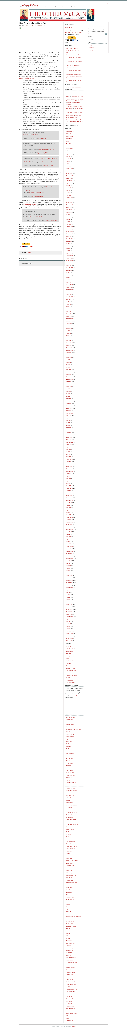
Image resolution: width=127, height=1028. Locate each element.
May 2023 (68, 248)
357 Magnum (69, 646)
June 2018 (68, 391)
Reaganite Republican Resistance (73, 916)
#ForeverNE (49, 187)
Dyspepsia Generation (71, 839)
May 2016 (68, 451)
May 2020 (68, 335)
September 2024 (69, 209)
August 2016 (69, 444)
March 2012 (68, 573)
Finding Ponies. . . (70, 851)
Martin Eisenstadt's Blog (71, 882)
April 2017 (68, 425)
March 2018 (68, 398)
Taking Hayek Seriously (71, 962)
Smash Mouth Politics (71, 957)
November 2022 (69, 263)
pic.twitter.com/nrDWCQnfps (36, 192)
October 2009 (69, 640)
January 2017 (69, 432)
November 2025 (69, 175)
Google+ (74, 1026)
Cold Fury (68, 743)
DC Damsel (68, 834)
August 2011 (68, 589)
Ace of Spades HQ (70, 131)
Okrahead (68, 902)
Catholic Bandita (69, 809)
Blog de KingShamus (70, 739)
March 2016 (68, 456)
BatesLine (68, 731)
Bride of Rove (69, 741)
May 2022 (68, 277)
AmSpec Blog (69, 797)
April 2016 (68, 454)
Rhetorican (68, 765)
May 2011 (68, 597)
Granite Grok (69, 858)
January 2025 (69, 200)
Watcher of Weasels (70, 1008)
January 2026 (69, 170)
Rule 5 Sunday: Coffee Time (72, 48)
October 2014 (69, 497)
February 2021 (69, 313)
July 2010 (68, 621)
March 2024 (68, 224)
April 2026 (68, 163)
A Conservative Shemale (71, 790)
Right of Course (69, 935)
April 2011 (68, 599)
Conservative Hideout (71, 819)
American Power (69, 719)
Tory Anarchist (69, 1001)
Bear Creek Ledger (70, 734)
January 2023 (69, 258)
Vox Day (68, 780)
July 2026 (68, 156)
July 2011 (68, 592)
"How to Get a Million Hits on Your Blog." (74, 32)
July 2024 (68, 214)
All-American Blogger (70, 717)
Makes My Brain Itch (70, 877)
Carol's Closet (69, 807)
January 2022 (69, 287)
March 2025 (68, 195)
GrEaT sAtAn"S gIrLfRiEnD (72, 860)
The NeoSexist (69, 979)
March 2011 (68, 602)
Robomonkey (69, 940)
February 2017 (69, 430)
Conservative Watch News (72, 822)
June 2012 (68, 565)
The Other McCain (29, 4)
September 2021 (69, 296)
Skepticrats (68, 955)
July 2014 (68, 505)
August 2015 (69, 473)
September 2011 (69, 587)
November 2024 (69, 204)
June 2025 (68, 187)
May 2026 (68, 161)
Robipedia (68, 938)
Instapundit (68, 146)
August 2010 (69, 619)
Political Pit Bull (69, 914)
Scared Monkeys (70, 948)
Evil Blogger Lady (70, 656)
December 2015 (69, 464)
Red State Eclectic (70, 921)
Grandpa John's (69, 856)
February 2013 (69, 546)
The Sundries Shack (70, 775)
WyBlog (67, 1015)
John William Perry (70, 865)
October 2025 (69, 178)
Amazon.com (79, 695)
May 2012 (68, 568)
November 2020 (69, 321)
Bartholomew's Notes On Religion (73, 729)
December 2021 (69, 289)
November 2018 (69, 379)
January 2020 (69, 345)
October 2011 (69, 585)
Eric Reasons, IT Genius (71, 846)
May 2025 (68, 190)
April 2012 (68, 570)
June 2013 (68, 536)
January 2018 (69, 403)
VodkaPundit (68, 777)
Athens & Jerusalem (70, 724)
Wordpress (91, 47)
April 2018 (68, 396)
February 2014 (69, 517)
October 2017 (69, 410)
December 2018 (69, 376)
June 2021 (68, 304)
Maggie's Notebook (70, 660)
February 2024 (69, 226)
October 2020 (69, 323)
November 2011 (69, 582)
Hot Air (67, 141)
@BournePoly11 (52, 158)
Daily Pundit (68, 746)
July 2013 (68, 534)
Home (82, 3)
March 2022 (68, 282)
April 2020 (68, 338)
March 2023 (68, 253)
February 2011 (69, 604)
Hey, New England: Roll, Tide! (33, 22)
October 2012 (69, 556)
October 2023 (69, 236)
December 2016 (69, 434)
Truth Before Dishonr (70, 682)
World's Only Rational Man (72, 1013)
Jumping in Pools (70, 870)
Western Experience (70, 1011)
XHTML (91, 50)
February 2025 (69, 197)
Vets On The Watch (70, 1006)
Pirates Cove (69, 663)
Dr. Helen (68, 748)
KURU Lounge (69, 872)
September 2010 (69, 616)
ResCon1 (68, 928)
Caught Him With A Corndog (72, 812)
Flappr (67, 658)
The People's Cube (70, 772)
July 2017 (68, 418)
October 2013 (69, 527)
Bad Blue (68, 800)
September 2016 (69, 442)
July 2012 (68, 563)
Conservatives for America (72, 824)
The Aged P (68, 969)
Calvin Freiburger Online (71, 805)
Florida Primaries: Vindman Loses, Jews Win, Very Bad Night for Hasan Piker (74, 76)
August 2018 (69, 386)
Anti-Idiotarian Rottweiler (71, 722)
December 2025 (69, 173)
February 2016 (69, 459)
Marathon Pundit (69, 880)
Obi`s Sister (68, 760)
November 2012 (69, 553)
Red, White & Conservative (72, 923)
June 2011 (68, 594)
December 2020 (69, 318)
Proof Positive (69, 665)
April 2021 (68, 309)
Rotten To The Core (70, 668)
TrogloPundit (69, 1003)
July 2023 (68, 243)
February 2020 (69, 342)
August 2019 (69, 357)
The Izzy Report (69, 974)
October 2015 (69, 468)
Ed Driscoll (68, 133)
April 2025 (68, 192)
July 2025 (68, 185)
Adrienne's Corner (70, 795)
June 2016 (68, 449)
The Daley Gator (69, 673)
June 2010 (68, 623)
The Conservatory (70, 770)
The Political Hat (69, 677)
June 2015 (68, 478)
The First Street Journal (71, 675)
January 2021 (69, 316)
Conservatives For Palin (71, 826)
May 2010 (68, 626)
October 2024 (69, 207)
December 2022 (69, 260)
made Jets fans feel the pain (26, 78)
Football (29, 252)
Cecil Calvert (69, 814)
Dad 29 (67, 831)
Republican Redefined (71, 926)
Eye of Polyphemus (70, 848)
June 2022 (68, 275)
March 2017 (68, 427)
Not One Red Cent (70, 899)
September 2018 (69, 384)
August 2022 (69, 270)
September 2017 (69, 413)
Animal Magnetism (70, 651)
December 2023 (69, 231)
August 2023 (69, 241)
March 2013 (68, 543)
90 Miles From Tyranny (71, 788)
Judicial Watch (69, 868)
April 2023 (68, 250)
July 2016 (68, 447)
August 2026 (69, 154)
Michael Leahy (69, 887)
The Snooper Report (70, 991)
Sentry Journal (69, 950)
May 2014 (68, 510)
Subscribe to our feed (93, 33)
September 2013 (69, 529)
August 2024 (69, 212)
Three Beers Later (70, 680)
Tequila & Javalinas (70, 967)
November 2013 (69, 524)
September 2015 (69, 471)
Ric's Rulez (68, 931)
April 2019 (68, 367)
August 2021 (69, 299)
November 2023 (69, 233)
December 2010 (69, 609)
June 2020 (68, 333)
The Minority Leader (70, 977)
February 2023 (69, 255)
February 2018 (69, 401)
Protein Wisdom (69, 763)
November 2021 (69, 292)
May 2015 (68, 480)
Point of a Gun (69, 911)
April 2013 (68, 541)
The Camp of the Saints (71, 670)
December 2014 (69, 493)
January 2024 (69, 229)
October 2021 (69, 294)
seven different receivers (29, 204)
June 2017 (68, 420)
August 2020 (69, 328)
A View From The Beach (71, 648)
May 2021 (68, 306)
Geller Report (69, 138)
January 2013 (69, 548)
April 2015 (68, 483)
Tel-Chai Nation (69, 964)
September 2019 (69, 355)
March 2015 (68, 485)
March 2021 (68, 311)
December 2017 (69, 405)
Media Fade (68, 885)
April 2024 (68, 221)
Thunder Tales (69, 996)
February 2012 (69, 575)
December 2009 (69, 638)
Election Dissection (70, 843)
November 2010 (69, 611)
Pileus (67, 906)
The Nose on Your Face (71, 981)
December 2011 (69, 580)
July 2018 (68, 388)
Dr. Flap (67, 836)
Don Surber (68, 653)
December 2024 (69, 202)
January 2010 (69, 635)
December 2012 (69, 551)
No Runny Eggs (69, 758)
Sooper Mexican (69, 960)
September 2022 (69, 267)
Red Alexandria (69, 918)
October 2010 (69, 614)
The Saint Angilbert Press (71, 989)
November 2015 (69, 466)
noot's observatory (70, 897)
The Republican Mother (71, 984)
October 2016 (69, 439)
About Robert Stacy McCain (92, 3)
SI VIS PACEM (69, 952)
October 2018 (69, 381)
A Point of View (69, 793)
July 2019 (68, 359)
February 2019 (69, 372)
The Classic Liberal (70, 972)
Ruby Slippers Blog (70, 943)
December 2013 (69, 522)
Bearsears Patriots (70, 736)
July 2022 (68, 272)
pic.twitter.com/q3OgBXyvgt (46, 149)
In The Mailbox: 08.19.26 (71, 67)
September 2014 (69, 500)
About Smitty (104, 3)
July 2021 (68, 301)
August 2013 (69, 531)
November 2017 (69, 408)
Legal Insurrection (70, 753)
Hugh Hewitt (68, 143)
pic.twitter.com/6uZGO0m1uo (47, 162)
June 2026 (68, 158)
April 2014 (68, 512)
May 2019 (68, 364)
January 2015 (69, 490)
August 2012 (69, 560)
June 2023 (68, 246)
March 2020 (68, 340)
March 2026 (68, 166)
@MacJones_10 (43, 158)
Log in (90, 45)
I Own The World (70, 751)
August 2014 (69, 502)
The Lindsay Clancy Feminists (73, 65)
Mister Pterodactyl (70, 889)
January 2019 (69, 374)
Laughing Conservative (71, 875)
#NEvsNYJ (27, 190)
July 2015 (68, 476)
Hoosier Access (69, 863)
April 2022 (68, 279)
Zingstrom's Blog (69, 1020)
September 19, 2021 (43, 138)
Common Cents (69, 817)
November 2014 (69, 495)
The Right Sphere (70, 986)
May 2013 (68, 539)
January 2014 (69, 519)
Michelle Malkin (69, 148)
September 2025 (69, 180)
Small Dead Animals (70, 768)
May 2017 (68, 422)
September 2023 (69, 238)
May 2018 (68, 393)
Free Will (68, 853)
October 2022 (69, 265)
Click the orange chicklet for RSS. (73, 87)
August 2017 (69, 415)
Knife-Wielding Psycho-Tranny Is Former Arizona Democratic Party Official (73, 115)
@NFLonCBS (27, 162)
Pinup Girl (68, 909)
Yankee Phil (68, 1018)
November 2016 (69, 437)
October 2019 (69, 352)
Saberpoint (68, 945)
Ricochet (68, 933)
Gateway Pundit (69, 136)
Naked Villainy (69, 892)
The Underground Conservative (73, 994)
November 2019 (69, 350)
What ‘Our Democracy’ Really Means (74, 54)
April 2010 (68, 628)
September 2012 (69, 558)
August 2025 (69, 183)
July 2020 (68, 330)
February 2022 (69, 284)
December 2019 (69, 347)
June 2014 (68, 507)
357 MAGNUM (68, 27)
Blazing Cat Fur (69, 802)
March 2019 (68, 369)
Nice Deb (68, 894)
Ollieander (68, 904)
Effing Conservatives (70, 841)
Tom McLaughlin (69, 998)
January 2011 (69, 606)
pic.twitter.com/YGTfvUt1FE (34, 217)
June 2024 (68, 217)
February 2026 (69, 168)
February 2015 (69, 488)
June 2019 (68, 362)
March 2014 (68, 514)
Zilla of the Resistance (71, 782)
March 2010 (68, 631)
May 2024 (68, 219)
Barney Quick (69, 726)
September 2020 (69, 325)
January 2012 (69, 577)
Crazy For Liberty (70, 829)
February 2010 (69, 633)
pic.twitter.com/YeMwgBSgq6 (30, 134)
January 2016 (69, 461)
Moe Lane (68, 755)
